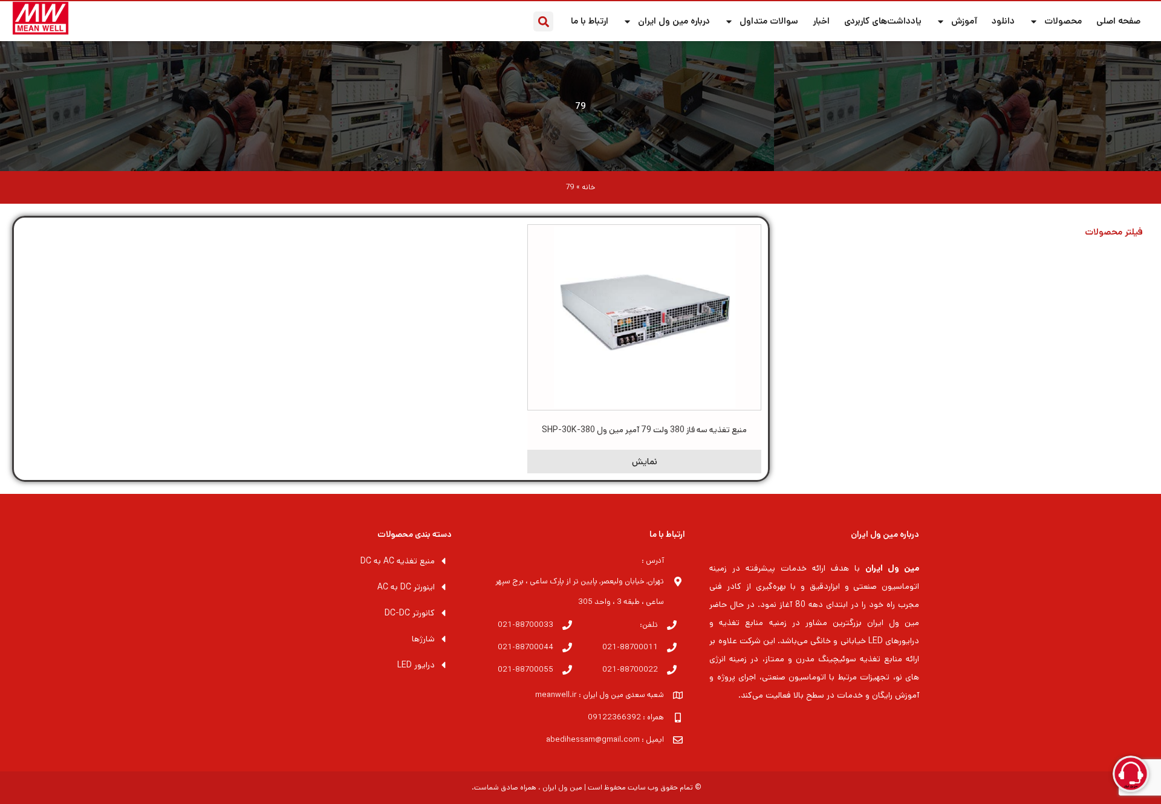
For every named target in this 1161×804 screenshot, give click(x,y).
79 (580, 106)
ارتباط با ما (589, 21)
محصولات (1063, 21)
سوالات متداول (769, 21)
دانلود (1003, 21)
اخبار (821, 21)
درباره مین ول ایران (674, 21)
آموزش (964, 21)
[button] (543, 21)
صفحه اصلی (1118, 21)
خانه (588, 187)
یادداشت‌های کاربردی (883, 21)
